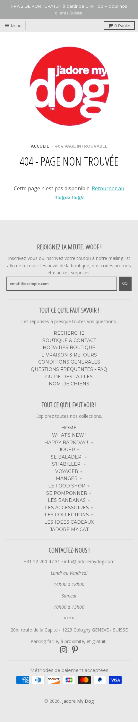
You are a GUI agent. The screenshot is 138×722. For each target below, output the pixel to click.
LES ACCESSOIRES (67, 508)
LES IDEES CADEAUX (69, 522)
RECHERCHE (69, 333)
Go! (125, 283)
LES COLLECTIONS (67, 515)
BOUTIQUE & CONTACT (69, 340)
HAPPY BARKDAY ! (66, 442)
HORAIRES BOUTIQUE (69, 347)
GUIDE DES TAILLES (69, 377)
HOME (69, 428)
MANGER (67, 478)
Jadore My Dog (78, 701)
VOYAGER (66, 471)
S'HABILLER (67, 464)
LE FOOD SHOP (66, 486)
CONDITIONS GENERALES (69, 362)
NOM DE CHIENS (69, 384)
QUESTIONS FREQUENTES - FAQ (69, 369)
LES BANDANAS (67, 500)
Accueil (40, 146)
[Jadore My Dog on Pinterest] (75, 650)
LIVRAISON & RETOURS (69, 355)
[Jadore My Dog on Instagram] (63, 650)
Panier (122, 25)
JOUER (67, 449)
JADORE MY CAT (69, 529)
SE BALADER (67, 457)
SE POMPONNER (66, 493)
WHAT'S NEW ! (69, 435)
